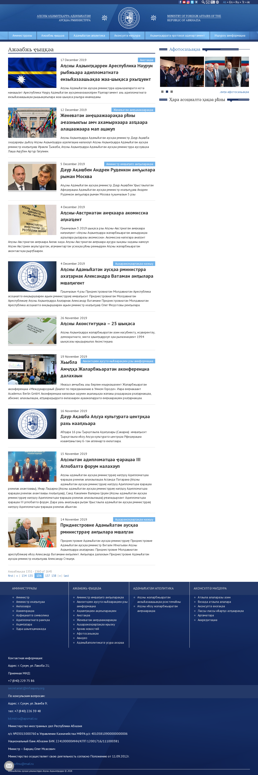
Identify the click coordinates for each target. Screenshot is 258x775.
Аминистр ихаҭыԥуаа (30, 602)
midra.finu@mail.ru (21, 764)
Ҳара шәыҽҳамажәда (31, 629)
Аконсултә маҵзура (127, 35)
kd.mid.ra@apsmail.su (22, 718)
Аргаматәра (206, 615)
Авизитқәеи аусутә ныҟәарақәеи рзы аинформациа (118, 361)
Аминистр (22, 597)
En (231, 2)
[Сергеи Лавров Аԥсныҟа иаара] (227, 72)
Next (244, 79)
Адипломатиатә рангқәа (33, 620)
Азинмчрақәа (25, 611)
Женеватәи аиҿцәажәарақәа (133, 110)
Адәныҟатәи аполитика (89, 35)
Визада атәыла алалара (214, 602)
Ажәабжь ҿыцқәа (52, 35)
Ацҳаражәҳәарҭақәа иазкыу (134, 263)
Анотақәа (146, 60)
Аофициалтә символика (32, 615)
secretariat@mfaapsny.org (26, 688)
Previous (165, 79)
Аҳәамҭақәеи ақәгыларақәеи (96, 611)
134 (24, 576)
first (10, 576)
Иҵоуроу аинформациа (230, 35)
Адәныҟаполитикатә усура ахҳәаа (100, 642)
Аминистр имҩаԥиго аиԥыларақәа (129, 164)
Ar (248, 2)
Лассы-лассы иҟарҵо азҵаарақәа (221, 611)
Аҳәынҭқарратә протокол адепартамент (177, 35)
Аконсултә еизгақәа (211, 606)
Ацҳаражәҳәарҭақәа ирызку (96, 624)
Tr (243, 2)
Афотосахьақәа (88, 633)
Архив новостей (88, 629)
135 (30, 576)
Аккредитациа (207, 620)
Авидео (82, 638)
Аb (224, 2)
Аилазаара (23, 606)
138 (53, 576)
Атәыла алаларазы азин (214, 597)
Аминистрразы (22, 35)
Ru (237, 2)
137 (47, 576)
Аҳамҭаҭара (24, 624)
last (66, 576)
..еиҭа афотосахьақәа (234, 92)
